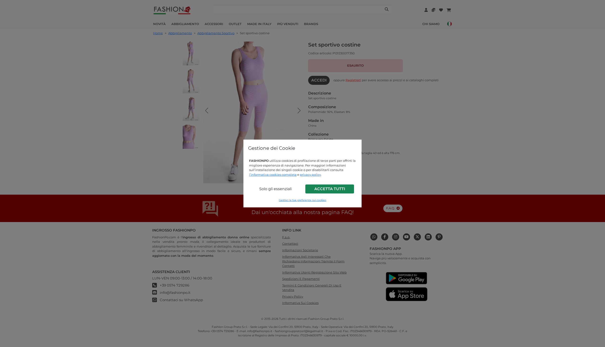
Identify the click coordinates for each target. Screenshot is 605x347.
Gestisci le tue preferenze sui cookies (302, 200)
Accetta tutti (329, 189)
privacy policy (310, 174)
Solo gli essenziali (275, 189)
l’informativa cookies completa (273, 174)
